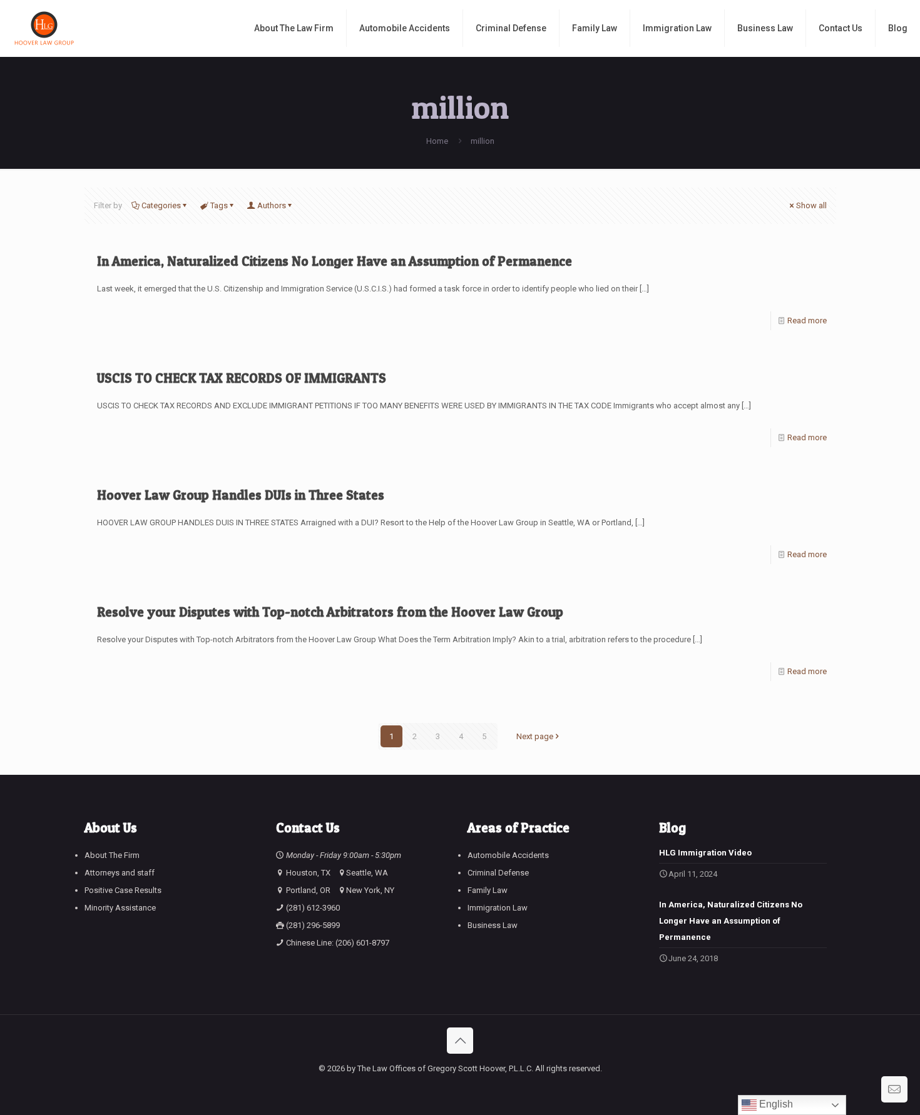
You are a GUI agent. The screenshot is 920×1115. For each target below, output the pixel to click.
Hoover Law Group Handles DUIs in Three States (240, 495)
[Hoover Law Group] (44, 28)
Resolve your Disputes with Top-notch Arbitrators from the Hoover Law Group (330, 612)
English (775, 1104)
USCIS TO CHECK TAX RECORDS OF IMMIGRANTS (241, 378)
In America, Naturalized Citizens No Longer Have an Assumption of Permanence (334, 261)
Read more (807, 320)
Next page (534, 736)
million (482, 141)
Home (437, 141)
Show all (811, 205)
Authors (271, 205)
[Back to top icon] (460, 1040)
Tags (219, 205)
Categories (161, 205)
